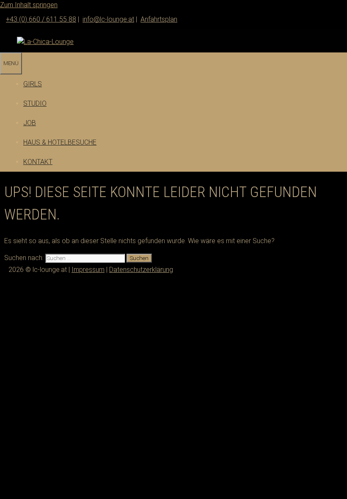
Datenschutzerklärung (141, 270)
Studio (35, 103)
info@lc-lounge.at (108, 19)
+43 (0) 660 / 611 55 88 (41, 19)
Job (29, 123)
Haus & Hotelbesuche (59, 142)
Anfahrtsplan (158, 19)
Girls (32, 84)
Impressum (88, 270)
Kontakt (37, 162)
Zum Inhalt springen (29, 5)
